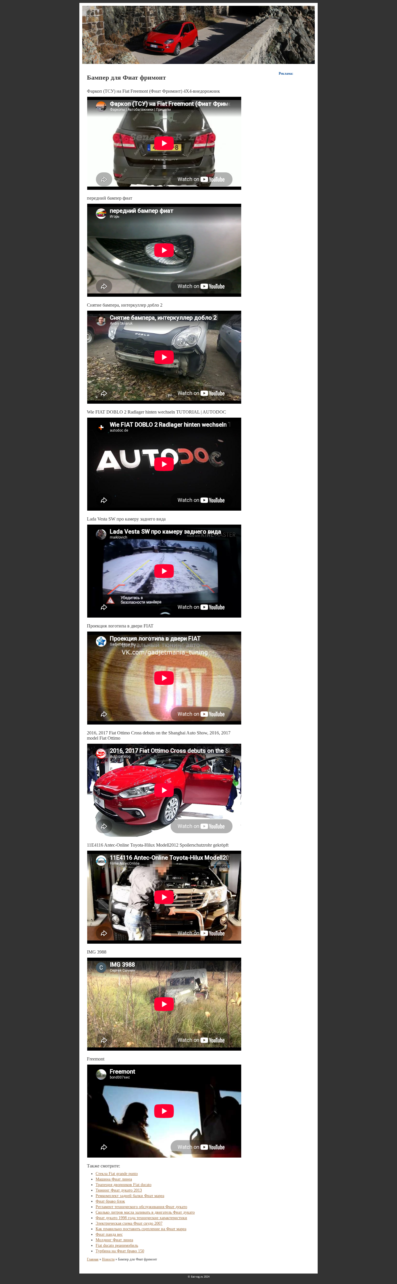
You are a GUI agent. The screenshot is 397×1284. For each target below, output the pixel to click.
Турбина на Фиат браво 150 (120, 1251)
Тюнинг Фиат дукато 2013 (119, 1190)
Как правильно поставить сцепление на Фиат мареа (141, 1229)
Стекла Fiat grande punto (117, 1174)
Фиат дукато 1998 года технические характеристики (141, 1218)
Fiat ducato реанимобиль (117, 1245)
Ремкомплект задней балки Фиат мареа (130, 1196)
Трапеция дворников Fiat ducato (123, 1185)
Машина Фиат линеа (114, 1179)
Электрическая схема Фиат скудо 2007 (129, 1223)
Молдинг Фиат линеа (114, 1240)
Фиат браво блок (110, 1201)
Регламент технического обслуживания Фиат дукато (141, 1207)
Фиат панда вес (109, 1234)
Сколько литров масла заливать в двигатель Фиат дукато (145, 1212)
